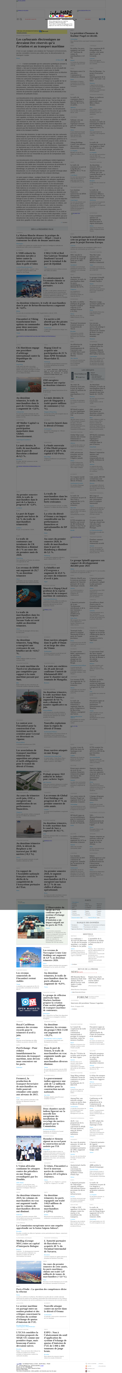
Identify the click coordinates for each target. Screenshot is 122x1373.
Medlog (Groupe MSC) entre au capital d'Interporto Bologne (28, 1243)
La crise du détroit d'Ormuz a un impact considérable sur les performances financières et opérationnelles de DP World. (55, 521)
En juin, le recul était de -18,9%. (25, 529)
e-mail (41, 1365)
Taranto (99, 909)
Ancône (74, 904)
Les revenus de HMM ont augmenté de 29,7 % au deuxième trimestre (27, 571)
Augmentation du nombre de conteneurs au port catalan (77, 721)
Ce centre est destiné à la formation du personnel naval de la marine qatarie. (97, 1042)
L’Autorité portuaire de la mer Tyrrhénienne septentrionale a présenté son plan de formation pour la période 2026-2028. (97, 616)
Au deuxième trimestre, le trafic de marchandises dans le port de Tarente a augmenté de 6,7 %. (97, 123)
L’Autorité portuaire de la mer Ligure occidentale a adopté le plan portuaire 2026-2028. (97, 582)
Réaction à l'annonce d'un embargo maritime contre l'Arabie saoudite (77, 1046)
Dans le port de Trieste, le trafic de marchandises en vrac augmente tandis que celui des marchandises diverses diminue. (56, 1056)
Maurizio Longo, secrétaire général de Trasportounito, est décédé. (97, 304)
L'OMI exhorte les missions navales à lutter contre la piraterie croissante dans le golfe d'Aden (27, 258)
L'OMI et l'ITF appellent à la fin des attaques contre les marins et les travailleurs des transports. (78, 1212)
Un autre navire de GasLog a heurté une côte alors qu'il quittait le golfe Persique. (97, 524)
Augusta (74, 905)
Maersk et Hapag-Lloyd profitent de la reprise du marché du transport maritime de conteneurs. (55, 592)
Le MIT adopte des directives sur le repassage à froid (96, 1123)
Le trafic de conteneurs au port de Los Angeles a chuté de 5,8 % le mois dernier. (97, 146)
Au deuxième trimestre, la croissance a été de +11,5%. (97, 1198)
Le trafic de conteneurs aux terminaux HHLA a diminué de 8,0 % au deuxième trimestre (97, 193)
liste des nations (96, 377)
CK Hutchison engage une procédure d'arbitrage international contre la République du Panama (28, 354)
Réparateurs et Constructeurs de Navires (94, 925)
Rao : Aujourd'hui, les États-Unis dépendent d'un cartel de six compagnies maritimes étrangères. (55, 1017)
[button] (104, 19)
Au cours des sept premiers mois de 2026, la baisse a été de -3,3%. (78, 111)
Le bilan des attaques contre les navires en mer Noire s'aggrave (97, 1077)
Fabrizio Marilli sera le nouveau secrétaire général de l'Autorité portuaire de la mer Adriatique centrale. (78, 582)
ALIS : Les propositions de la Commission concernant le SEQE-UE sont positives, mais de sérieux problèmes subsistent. (78, 1127)
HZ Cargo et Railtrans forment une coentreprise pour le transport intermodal (96, 499)
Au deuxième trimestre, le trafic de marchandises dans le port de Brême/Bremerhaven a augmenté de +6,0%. (41, 305)
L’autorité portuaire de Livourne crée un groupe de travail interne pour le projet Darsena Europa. (87, 240)
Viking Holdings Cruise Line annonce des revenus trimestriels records (77, 145)
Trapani (99, 911)
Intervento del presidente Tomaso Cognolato (87, 1003)
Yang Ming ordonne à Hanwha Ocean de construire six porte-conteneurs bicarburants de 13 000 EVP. (77, 1080)
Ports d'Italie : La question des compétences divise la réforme (41, 1290)
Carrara (74, 913)
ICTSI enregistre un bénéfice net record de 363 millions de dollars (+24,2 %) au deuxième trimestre (77, 524)
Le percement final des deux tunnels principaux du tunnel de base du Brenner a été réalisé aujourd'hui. (97, 656)
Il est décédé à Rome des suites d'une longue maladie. (97, 313)
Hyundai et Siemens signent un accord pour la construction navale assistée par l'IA (54, 1142)
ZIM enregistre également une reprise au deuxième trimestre (54, 382)
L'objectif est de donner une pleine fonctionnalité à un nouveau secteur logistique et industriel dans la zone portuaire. (97, 88)
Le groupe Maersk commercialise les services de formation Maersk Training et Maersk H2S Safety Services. (97, 349)
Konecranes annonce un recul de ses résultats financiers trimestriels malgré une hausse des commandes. (77, 773)
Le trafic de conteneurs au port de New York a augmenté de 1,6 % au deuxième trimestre (78, 500)
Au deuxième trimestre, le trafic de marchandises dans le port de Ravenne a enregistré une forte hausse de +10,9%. (97, 389)
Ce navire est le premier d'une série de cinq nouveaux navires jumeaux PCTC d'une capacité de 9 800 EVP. (97, 289)
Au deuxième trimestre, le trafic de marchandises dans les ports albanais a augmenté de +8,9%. (55, 978)
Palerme (87, 913)
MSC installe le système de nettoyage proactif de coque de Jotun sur (78, 258)
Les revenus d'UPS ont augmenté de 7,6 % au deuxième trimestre (77, 682)
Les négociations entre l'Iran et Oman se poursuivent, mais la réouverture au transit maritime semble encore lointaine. (55, 735)
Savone (99, 907)
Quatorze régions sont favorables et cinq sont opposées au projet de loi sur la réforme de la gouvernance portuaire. (97, 773)
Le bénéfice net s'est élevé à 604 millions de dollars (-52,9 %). (78, 691)
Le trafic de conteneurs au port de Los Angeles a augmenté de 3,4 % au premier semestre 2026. (97, 1187)
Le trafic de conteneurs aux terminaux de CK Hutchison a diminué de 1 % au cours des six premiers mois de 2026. (27, 547)
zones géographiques (98, 379)
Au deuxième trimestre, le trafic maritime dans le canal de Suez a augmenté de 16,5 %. (55, 827)
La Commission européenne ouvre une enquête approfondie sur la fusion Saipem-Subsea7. (39, 1226)
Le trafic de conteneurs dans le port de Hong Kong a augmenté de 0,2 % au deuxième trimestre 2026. (97, 1212)
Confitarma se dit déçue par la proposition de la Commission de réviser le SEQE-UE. (97, 1102)
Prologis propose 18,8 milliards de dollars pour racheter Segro (54, 776)
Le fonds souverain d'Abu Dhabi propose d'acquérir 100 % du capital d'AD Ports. (55, 449)
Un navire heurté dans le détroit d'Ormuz (55, 424)
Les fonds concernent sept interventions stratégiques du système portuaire (77, 1200)
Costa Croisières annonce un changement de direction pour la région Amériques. (96, 219)
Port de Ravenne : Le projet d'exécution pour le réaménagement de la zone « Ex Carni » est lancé (97, 76)
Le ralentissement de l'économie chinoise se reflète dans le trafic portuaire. (54, 282)
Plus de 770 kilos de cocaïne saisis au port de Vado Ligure (78, 1055)
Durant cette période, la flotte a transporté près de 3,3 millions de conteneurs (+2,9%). (28, 815)
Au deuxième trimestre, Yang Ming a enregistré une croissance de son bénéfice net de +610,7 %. (27, 647)
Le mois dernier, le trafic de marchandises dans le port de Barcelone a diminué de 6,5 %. (28, 450)
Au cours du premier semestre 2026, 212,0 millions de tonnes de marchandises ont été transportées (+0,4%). (28, 1218)
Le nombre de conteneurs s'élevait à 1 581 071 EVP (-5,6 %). (77, 64)
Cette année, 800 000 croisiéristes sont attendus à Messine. (97, 479)
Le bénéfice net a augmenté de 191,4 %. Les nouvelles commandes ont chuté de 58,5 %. (27, 987)
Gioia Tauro (88, 905)
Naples (87, 911)
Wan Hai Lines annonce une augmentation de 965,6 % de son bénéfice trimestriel (97, 258)
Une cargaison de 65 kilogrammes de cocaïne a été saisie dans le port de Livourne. (97, 52)
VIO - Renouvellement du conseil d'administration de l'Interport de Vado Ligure (97, 820)
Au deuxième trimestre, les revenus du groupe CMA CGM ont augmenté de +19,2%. (56, 1030)
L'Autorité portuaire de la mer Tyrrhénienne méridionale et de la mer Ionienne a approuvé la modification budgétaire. (77, 608)
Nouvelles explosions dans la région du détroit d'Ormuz (55, 726)
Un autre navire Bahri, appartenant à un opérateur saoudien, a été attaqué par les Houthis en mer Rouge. (77, 657)
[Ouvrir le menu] (18, 19)
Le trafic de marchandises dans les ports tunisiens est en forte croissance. (55, 497)
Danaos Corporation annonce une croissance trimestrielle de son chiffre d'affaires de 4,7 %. (97, 457)
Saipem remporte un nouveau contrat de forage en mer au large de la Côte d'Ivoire (97, 840)
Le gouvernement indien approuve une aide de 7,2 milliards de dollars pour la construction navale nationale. (55, 1085)
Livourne (87, 909)
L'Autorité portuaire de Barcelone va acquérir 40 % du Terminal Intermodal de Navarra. (55, 1246)
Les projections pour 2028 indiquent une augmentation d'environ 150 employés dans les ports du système (97, 593)
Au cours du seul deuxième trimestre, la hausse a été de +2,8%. (78, 1157)
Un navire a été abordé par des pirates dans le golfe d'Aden (56, 322)
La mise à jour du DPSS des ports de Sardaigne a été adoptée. (77, 750)
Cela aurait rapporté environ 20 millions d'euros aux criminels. (97, 62)
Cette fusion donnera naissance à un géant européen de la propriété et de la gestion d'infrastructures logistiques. (55, 785)
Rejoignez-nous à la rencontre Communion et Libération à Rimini (77, 74)
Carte (98, 917)
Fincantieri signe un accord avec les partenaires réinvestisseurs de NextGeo (97, 704)
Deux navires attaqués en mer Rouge (55, 751)
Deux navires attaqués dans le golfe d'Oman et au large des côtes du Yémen (55, 644)
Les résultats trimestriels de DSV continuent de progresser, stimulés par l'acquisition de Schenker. (77, 860)
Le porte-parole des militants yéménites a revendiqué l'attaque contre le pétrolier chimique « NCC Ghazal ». (78, 670)
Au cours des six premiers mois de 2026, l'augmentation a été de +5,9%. (36, 313)
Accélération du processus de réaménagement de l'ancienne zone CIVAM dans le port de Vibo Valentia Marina (77, 350)
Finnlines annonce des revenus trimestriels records (97, 541)
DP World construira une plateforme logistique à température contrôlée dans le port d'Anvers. (97, 439)
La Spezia (88, 907)
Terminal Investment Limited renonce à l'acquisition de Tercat (78, 326)
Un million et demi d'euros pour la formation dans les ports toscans (97, 605)
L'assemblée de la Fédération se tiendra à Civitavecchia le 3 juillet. (96, 941)
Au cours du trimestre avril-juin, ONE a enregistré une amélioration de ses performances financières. (27, 802)
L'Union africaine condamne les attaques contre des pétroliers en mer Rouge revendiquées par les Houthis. (28, 1173)
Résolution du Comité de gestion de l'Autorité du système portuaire (77, 759)
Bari (73, 907)
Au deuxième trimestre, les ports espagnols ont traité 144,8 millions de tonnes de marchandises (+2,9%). (54, 1203)
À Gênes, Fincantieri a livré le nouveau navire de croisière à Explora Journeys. (56, 1171)
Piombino (88, 915)
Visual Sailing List (80, 374)
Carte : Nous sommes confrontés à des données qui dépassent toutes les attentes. (27, 1101)
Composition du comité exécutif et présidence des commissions (97, 806)
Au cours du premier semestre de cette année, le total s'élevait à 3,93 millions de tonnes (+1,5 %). (28, 415)
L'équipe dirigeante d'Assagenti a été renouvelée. (97, 798)
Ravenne (99, 904)
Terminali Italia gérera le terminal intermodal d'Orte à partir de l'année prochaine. (77, 634)
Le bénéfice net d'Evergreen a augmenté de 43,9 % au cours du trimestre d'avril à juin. (55, 573)
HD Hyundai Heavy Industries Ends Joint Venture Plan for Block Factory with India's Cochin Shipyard (78, 981)
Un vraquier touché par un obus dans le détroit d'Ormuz (77, 479)
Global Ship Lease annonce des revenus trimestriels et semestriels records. (77, 437)
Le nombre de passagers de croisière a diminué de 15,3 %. (77, 402)
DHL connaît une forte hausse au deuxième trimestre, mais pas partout (97, 412)
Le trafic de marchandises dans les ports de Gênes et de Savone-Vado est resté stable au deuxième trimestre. (28, 619)
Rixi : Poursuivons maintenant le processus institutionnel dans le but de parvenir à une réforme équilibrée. (97, 787)
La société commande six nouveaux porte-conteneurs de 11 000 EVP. (97, 268)
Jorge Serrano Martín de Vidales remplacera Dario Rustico (97, 229)
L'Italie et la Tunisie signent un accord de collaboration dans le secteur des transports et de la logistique (97, 635)
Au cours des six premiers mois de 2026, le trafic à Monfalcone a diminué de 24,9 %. (55, 1071)
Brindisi (74, 909)
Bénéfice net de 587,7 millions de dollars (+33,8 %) (77, 154)
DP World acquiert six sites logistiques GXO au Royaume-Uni (77, 412)
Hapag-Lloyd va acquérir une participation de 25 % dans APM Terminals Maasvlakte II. (55, 353)
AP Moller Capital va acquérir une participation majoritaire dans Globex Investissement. (27, 430)
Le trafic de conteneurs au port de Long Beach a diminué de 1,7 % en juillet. (78, 168)
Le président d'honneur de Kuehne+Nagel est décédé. (84, 34)
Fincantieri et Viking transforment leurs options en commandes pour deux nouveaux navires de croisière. (28, 324)
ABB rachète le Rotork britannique (96, 1166)
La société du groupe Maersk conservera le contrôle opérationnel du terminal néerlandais (55, 365)
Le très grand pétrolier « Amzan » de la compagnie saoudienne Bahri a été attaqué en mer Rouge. (27, 270)
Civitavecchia (76, 915)
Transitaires (75, 927)
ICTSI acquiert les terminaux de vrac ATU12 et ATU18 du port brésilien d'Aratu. (97, 751)
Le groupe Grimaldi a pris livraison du (97, 279)
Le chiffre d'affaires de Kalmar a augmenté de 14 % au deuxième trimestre (78, 839)
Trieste (99, 913)
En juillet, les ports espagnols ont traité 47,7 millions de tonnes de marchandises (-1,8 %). (77, 53)
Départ (93, 372)
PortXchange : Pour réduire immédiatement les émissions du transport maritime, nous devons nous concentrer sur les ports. (28, 1056)
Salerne (99, 905)
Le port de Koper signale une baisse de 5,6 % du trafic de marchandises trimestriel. (27, 519)
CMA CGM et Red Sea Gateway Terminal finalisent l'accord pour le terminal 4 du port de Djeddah (56, 258)
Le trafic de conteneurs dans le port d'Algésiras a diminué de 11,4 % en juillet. (77, 101)
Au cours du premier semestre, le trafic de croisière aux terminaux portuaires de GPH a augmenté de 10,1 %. (78, 1147)
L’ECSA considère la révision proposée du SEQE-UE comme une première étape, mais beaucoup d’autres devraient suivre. (27, 1339)
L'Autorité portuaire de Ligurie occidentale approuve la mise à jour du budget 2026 (97, 1146)
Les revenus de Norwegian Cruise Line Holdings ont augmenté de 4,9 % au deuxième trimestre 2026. (54, 955)
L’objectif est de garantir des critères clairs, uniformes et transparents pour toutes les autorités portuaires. (97, 1132)
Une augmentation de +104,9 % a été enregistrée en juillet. (97, 133)
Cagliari (74, 911)
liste (81, 917)
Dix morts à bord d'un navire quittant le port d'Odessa (96, 1085)
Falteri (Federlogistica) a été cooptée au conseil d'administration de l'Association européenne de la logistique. (97, 861)
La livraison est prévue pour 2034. (26, 744)
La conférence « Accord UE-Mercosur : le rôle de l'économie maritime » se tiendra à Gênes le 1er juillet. (79, 942)
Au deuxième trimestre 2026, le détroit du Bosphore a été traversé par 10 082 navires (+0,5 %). (28, 848)
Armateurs (74, 925)
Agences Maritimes (77, 929)
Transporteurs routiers (90, 929)
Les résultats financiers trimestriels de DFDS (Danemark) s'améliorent (78, 193)
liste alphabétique (97, 376)
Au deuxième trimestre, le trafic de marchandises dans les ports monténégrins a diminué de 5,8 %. (78, 282)
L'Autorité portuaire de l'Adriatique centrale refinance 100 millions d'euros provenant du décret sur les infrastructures (77, 1188)
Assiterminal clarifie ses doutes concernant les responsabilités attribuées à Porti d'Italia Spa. (78, 1169)
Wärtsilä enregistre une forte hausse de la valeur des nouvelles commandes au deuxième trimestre (97, 1058)
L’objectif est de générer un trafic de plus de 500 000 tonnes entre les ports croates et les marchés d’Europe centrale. (97, 511)
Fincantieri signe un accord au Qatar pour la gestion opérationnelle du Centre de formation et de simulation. (97, 1031)
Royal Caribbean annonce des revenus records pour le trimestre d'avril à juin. (27, 1030)
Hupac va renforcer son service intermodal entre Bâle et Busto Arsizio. (97, 101)
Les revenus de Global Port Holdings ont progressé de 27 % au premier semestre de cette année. (55, 801)
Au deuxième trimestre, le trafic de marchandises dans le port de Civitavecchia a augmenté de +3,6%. (28, 403)
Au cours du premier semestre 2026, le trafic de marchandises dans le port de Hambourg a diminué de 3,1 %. (56, 546)
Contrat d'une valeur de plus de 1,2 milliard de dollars (77, 1091)
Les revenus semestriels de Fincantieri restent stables (26, 977)
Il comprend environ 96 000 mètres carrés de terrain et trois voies (78, 644)
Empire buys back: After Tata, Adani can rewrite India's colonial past (96, 979)
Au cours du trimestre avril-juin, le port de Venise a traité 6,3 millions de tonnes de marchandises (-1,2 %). (78, 390)
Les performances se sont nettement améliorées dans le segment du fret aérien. (78, 808)
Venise (99, 915)
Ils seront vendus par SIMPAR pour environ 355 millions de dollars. (97, 761)
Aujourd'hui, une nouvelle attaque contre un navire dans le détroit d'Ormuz (78, 1101)
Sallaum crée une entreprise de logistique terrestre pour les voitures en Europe (77, 123)
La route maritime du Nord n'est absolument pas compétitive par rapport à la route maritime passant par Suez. (28, 673)
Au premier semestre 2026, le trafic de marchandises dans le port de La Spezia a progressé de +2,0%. (27, 499)
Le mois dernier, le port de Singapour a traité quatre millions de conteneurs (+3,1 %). (55, 403)
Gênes (87, 904)
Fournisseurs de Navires (91, 927)
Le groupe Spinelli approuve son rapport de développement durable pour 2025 (87, 563)
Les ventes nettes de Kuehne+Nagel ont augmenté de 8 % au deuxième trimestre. (77, 799)
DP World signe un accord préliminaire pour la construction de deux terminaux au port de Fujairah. (77, 819)
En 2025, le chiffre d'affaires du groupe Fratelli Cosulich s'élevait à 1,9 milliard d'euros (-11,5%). (77, 306)
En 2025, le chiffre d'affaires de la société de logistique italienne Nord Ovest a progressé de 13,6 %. (97, 684)
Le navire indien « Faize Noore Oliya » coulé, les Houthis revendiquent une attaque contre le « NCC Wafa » (55, 759)
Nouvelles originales (22, 32)
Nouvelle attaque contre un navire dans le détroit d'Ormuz (55, 1309)
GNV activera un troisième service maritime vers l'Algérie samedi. (76, 455)
